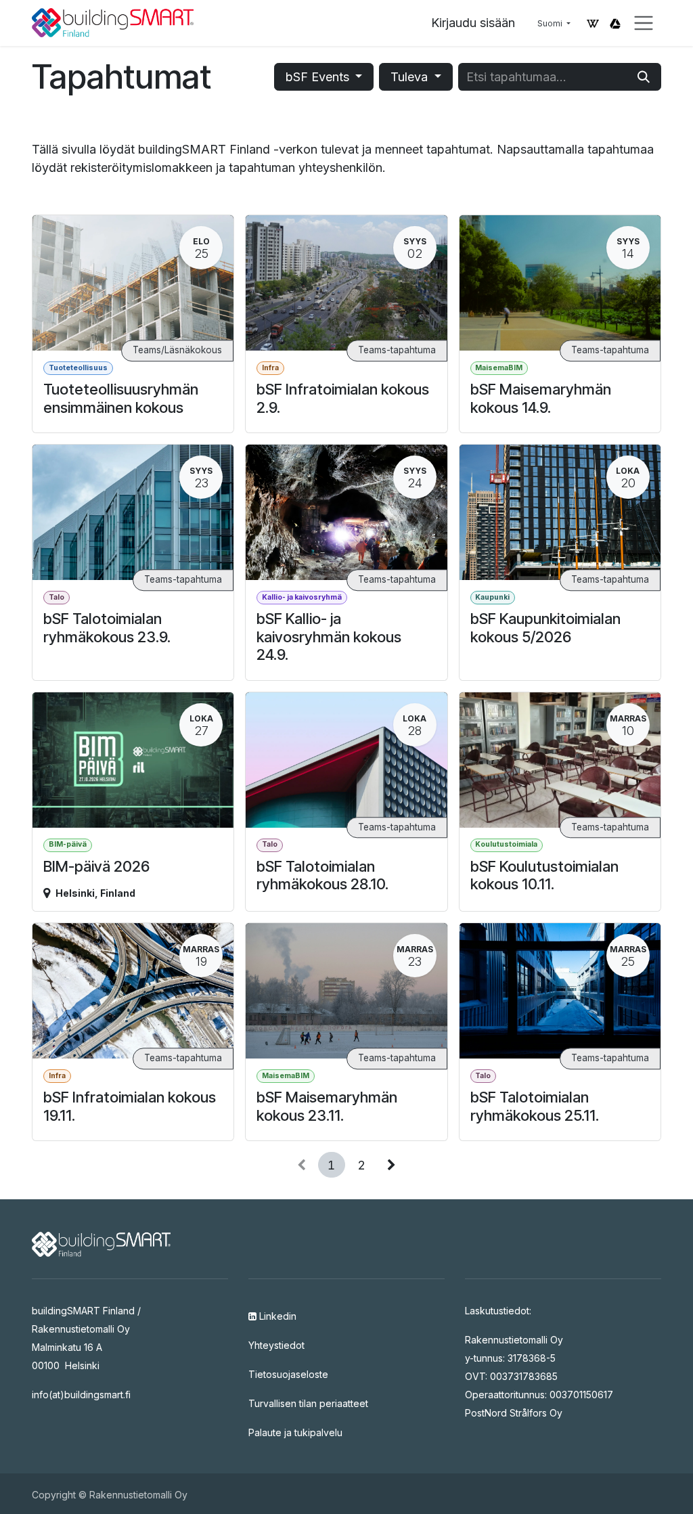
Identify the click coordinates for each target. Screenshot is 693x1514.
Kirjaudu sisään (473, 23)
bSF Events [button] (319, 77)
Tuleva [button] (410, 77)
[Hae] (643, 77)
